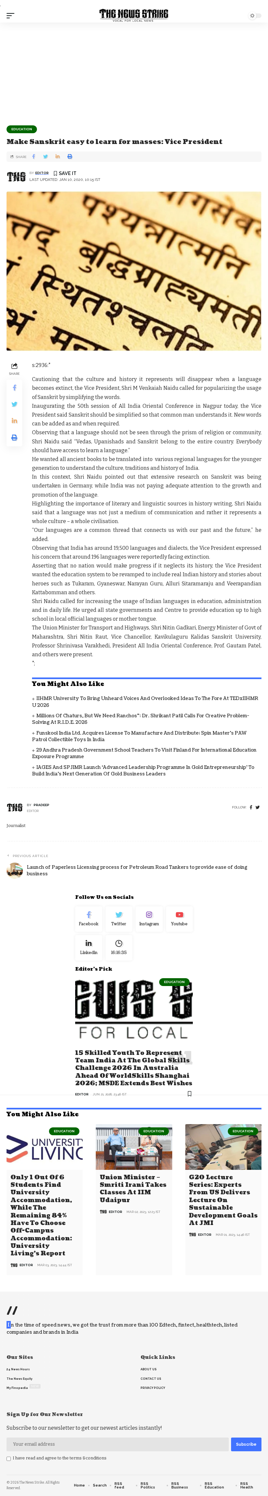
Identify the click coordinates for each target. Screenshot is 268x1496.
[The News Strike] (134, 16)
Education (21, 129)
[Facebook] (251, 807)
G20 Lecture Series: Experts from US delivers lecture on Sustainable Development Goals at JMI (223, 1200)
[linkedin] (89, 947)
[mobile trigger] (12, 15)
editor (42, 173)
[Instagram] (149, 919)
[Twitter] (119, 919)
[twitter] (257, 807)
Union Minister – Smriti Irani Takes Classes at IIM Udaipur (133, 1188)
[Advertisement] (134, 71)
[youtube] (179, 919)
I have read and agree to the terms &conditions (60, 1458)
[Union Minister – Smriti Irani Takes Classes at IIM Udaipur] (134, 1147)
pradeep (41, 805)
